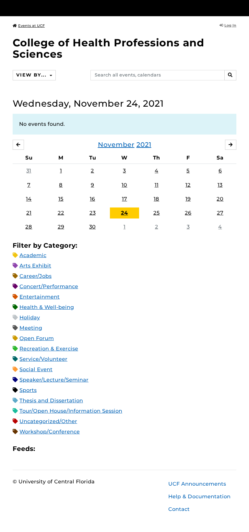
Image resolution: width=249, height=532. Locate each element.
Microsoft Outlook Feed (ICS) (54, 448)
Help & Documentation (199, 496)
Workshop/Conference (49, 432)
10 (124, 185)
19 (188, 199)
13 (220, 185)
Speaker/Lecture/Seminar (54, 380)
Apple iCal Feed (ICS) (43, 448)
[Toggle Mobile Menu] (235, 7)
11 (157, 185)
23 (92, 213)
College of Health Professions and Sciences (108, 48)
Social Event (36, 369)
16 (92, 199)
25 (156, 213)
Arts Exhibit (35, 266)
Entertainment (39, 297)
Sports (28, 390)
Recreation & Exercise (48, 349)
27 (220, 213)
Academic (32, 255)
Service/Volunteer (43, 359)
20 (220, 199)
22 (61, 213)
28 (28, 227)
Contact (179, 509)
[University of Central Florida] (56, 8)
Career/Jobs (35, 276)
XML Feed (76, 448)
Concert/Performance (48, 286)
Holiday (29, 317)
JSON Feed (87, 448)
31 (28, 171)
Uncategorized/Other (48, 421)
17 (124, 199)
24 (124, 213)
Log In (230, 25)
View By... (32, 75)
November (116, 144)
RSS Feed (65, 448)
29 (61, 227)
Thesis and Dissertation (51, 400)
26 (188, 213)
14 (28, 199)
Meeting (30, 328)
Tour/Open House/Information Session (70, 411)
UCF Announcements (197, 484)
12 (188, 185)
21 (28, 213)
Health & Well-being (46, 307)
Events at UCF (31, 25)
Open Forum (36, 338)
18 (156, 199)
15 (61, 199)
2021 (143, 144)
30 (92, 227)
